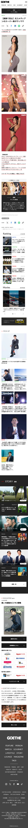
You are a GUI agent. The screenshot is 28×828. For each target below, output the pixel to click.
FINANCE (20, 772)
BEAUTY (14, 769)
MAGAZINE (19, 757)
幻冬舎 (22, 794)
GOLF (25, 5)
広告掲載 (5, 798)
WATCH (9, 5)
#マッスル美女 (5, 218)
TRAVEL (13, 767)
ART (18, 767)
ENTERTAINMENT (10, 772)
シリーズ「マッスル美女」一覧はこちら (12, 173)
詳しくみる (14, 725)
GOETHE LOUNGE (6, 792)
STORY (19, 753)
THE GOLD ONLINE (15, 794)
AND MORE (14, 774)
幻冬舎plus (6, 794)
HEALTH (11, 227)
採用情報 (14, 805)
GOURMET (20, 5)
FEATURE (9, 745)
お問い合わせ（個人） (7, 802)
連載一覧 (14, 584)
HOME (3, 227)
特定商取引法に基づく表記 (14, 800)
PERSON (3, 5)
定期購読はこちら (14, 645)
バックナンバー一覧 (14, 681)
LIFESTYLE (7, 227)
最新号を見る (14, 639)
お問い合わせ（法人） (20, 802)
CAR (14, 5)
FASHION (7, 767)
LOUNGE (8, 757)
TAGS (14, 760)
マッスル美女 (5, 29)
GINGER (24, 792)
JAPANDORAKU (16, 792)
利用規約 (23, 798)
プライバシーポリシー (14, 798)
